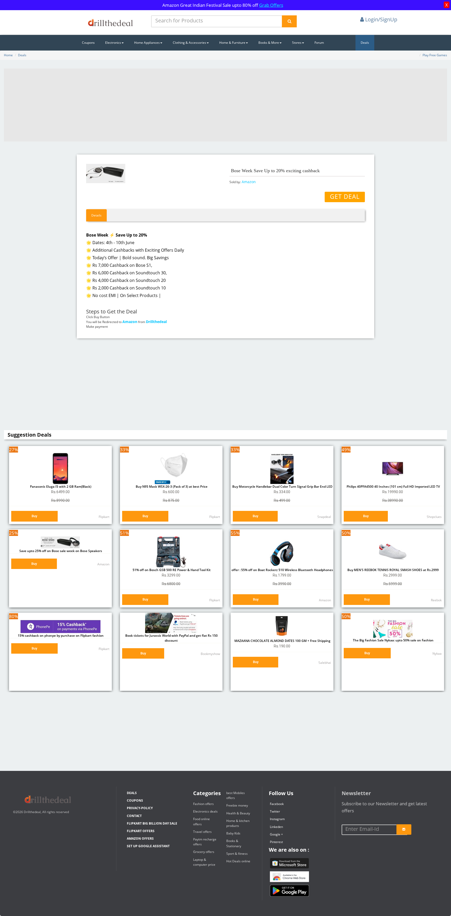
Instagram (277, 819)
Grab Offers (271, 5)
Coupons (88, 42)
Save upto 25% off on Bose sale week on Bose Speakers (60, 551)
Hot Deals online (238, 861)
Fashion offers (203, 804)
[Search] (289, 21)
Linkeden (276, 827)
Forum (319, 42)
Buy (34, 516)
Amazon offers (140, 838)
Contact (134, 816)
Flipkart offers (141, 831)
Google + (276, 834)
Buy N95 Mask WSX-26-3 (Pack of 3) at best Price (171, 486)
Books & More (268, 42)
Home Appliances (147, 42)
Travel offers (202, 832)
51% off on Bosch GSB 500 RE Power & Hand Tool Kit (171, 570)
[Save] (403, 829)
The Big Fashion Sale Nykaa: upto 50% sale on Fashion (393, 640)
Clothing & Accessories (189, 42)
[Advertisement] (225, 105)
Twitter (275, 811)
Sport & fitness (237, 853)
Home (8, 55)
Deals (365, 42)
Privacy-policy (140, 808)
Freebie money (237, 805)
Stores (296, 42)
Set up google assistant (148, 846)
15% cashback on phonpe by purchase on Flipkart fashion (60, 635)
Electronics (113, 42)
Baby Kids (233, 833)
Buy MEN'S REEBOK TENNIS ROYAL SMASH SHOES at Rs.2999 (393, 570)
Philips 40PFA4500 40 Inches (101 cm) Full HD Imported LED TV (393, 486)
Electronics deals (205, 811)
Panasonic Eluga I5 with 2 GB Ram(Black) (60, 486)
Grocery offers (203, 852)
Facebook (277, 804)
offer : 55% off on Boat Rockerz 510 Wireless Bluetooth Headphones (282, 570)
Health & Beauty (238, 813)
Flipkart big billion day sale (152, 823)
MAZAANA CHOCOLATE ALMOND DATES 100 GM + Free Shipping (282, 641)
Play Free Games (435, 55)
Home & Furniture (232, 42)
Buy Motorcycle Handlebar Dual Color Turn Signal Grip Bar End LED (282, 486)
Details (96, 215)
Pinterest (276, 842)
